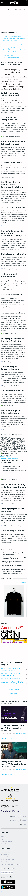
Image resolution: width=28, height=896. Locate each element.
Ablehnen (8, 456)
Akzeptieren (3, 456)
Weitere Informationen (5, 458)
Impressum (15, 458)
